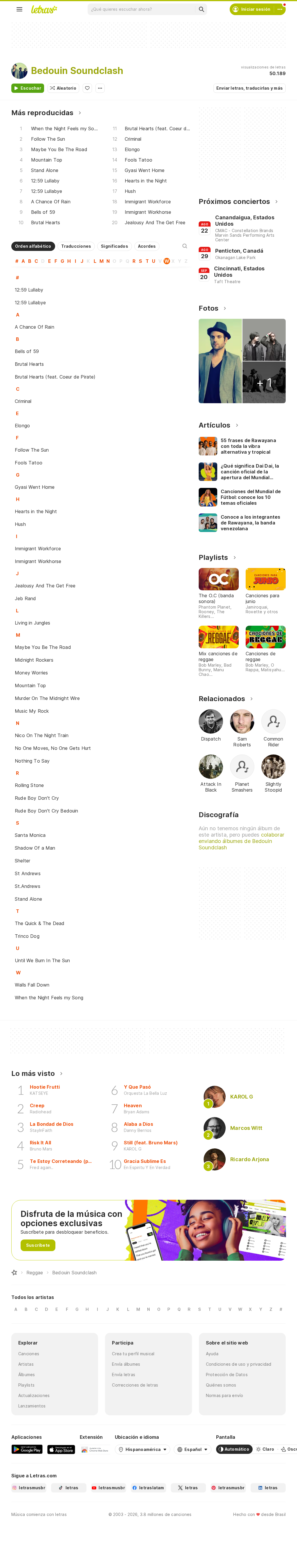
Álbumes (26, 1374)
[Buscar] (201, 9)
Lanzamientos (32, 1405)
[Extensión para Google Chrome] (95, 1449)
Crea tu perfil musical (133, 1353)
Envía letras (123, 1374)
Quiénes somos (221, 1385)
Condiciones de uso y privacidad (238, 1364)
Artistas (26, 1364)
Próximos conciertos (234, 201)
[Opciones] (100, 88)
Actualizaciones (34, 1395)
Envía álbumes (126, 1364)
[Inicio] (14, 1272)
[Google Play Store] (27, 1449)
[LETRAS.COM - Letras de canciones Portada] (44, 9)
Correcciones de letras (135, 1385)
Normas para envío (224, 1395)
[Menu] (19, 9)
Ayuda (212, 1353)
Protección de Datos (227, 1374)
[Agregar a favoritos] (87, 88)
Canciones (28, 1353)
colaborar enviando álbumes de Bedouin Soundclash (241, 841)
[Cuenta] (280, 9)
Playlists (26, 1385)
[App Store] (61, 1449)
